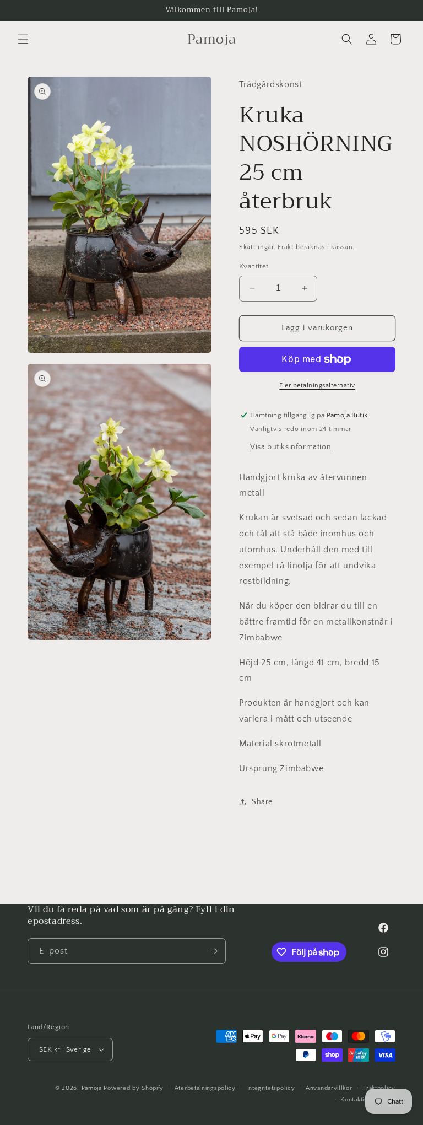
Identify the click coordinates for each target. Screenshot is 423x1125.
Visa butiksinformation (290, 447)
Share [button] (262, 802)
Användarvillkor (329, 1088)
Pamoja (92, 1088)
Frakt (286, 247)
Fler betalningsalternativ (317, 385)
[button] (23, 39)
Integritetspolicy (270, 1088)
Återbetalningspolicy (205, 1088)
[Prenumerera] (213, 951)
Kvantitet (254, 266)
